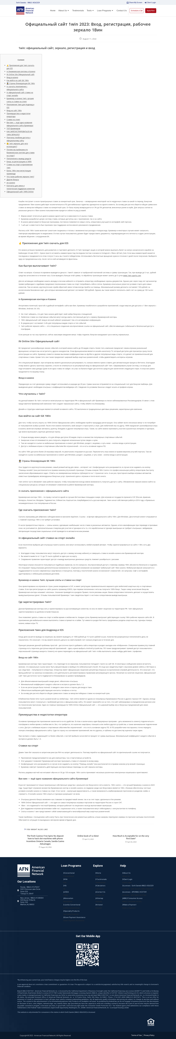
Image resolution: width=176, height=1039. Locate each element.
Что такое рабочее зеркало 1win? (20, 176)
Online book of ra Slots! (88, 836)
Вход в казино (12, 77)
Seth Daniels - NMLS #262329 (28, 3)
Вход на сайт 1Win (14, 110)
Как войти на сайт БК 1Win (18, 80)
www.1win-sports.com (132, 275)
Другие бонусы (13, 179)
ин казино (11, 183)
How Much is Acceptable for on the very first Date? (131, 837)
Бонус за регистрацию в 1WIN (19, 161)
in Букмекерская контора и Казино (21, 71)
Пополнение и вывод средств (19, 158)
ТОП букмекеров (13, 128)
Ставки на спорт (13, 119)
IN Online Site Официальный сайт (20, 74)
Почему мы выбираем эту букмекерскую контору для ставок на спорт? (20, 152)
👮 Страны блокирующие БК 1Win (21, 83)
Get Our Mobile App (88, 936)
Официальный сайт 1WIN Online (20, 191)
